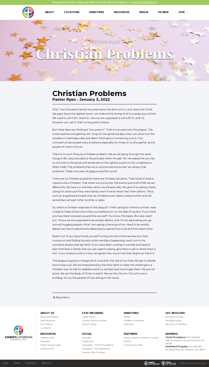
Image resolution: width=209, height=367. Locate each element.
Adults (127, 316)
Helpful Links (47, 337)
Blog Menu (61, 297)
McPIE (127, 341)
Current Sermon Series (94, 320)
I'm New (163, 12)
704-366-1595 (193, 337)
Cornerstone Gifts (133, 345)
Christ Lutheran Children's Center (141, 337)
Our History (46, 324)
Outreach (129, 324)
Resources (122, 12)
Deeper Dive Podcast (93, 352)
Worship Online (173, 320)
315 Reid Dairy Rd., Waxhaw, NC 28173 (185, 349)
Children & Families (134, 320)
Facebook (87, 341)
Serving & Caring (174, 316)
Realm (143, 12)
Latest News (88, 316)
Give (5, 363)
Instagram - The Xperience (96, 348)
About (49, 12)
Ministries (96, 12)
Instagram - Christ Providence (98, 345)
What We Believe (49, 316)
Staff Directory (47, 320)
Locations (72, 12)
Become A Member (176, 324)
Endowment (47, 348)
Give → (183, 12)
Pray (16, 363)
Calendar (45, 341)
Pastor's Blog (89, 324)
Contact (31, 363)
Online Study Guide (50, 345)
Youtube (86, 337)
